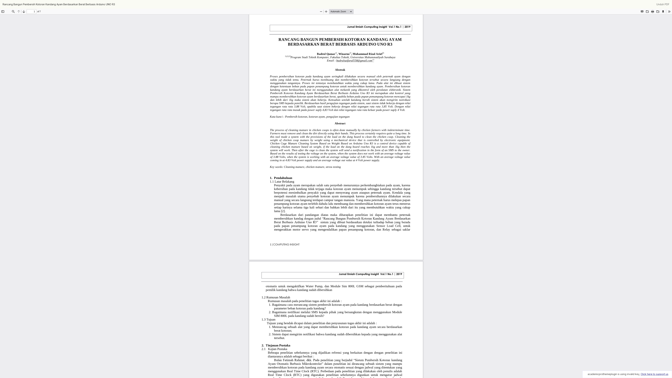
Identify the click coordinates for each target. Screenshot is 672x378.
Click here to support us (654, 374)
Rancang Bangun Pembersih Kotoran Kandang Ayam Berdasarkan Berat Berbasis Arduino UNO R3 (59, 4)
